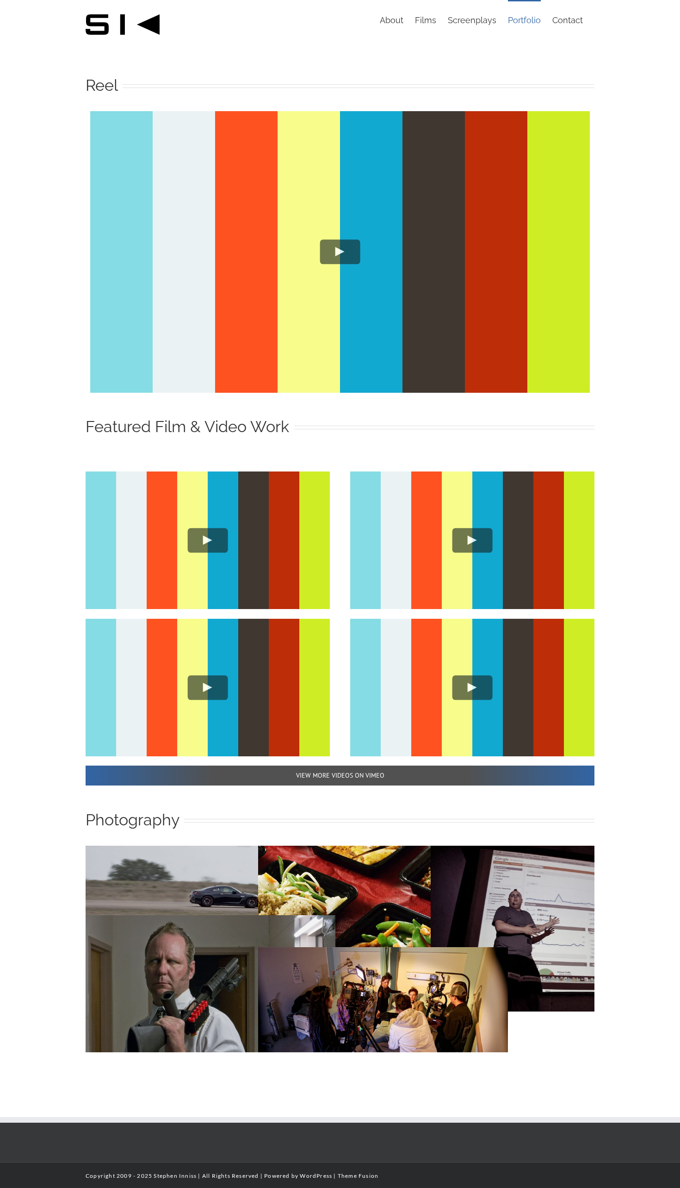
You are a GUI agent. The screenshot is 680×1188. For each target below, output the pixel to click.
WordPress (316, 1175)
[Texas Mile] (210, 852)
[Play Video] (340, 251)
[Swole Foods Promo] (383, 852)
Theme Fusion (358, 1175)
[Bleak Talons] (210, 921)
